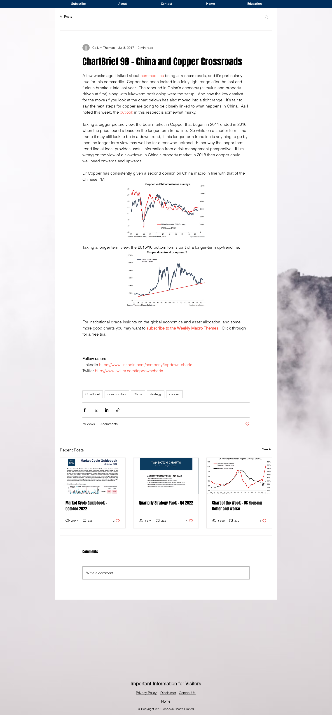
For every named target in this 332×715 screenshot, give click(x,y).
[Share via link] (118, 410)
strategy (155, 394)
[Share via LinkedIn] (107, 410)
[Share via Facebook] (84, 410)
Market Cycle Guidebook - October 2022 (86, 506)
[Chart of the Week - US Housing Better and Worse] (239, 476)
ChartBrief (92, 394)
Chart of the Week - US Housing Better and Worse (237, 506)
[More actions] (247, 47)
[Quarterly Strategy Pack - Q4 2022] (166, 476)
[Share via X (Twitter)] (96, 410)
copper (174, 394)
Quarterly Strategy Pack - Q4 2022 (166, 503)
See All (267, 449)
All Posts (66, 16)
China (138, 394)
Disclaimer (168, 693)
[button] (266, 17)
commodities (117, 394)
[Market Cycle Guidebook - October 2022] (92, 476)
